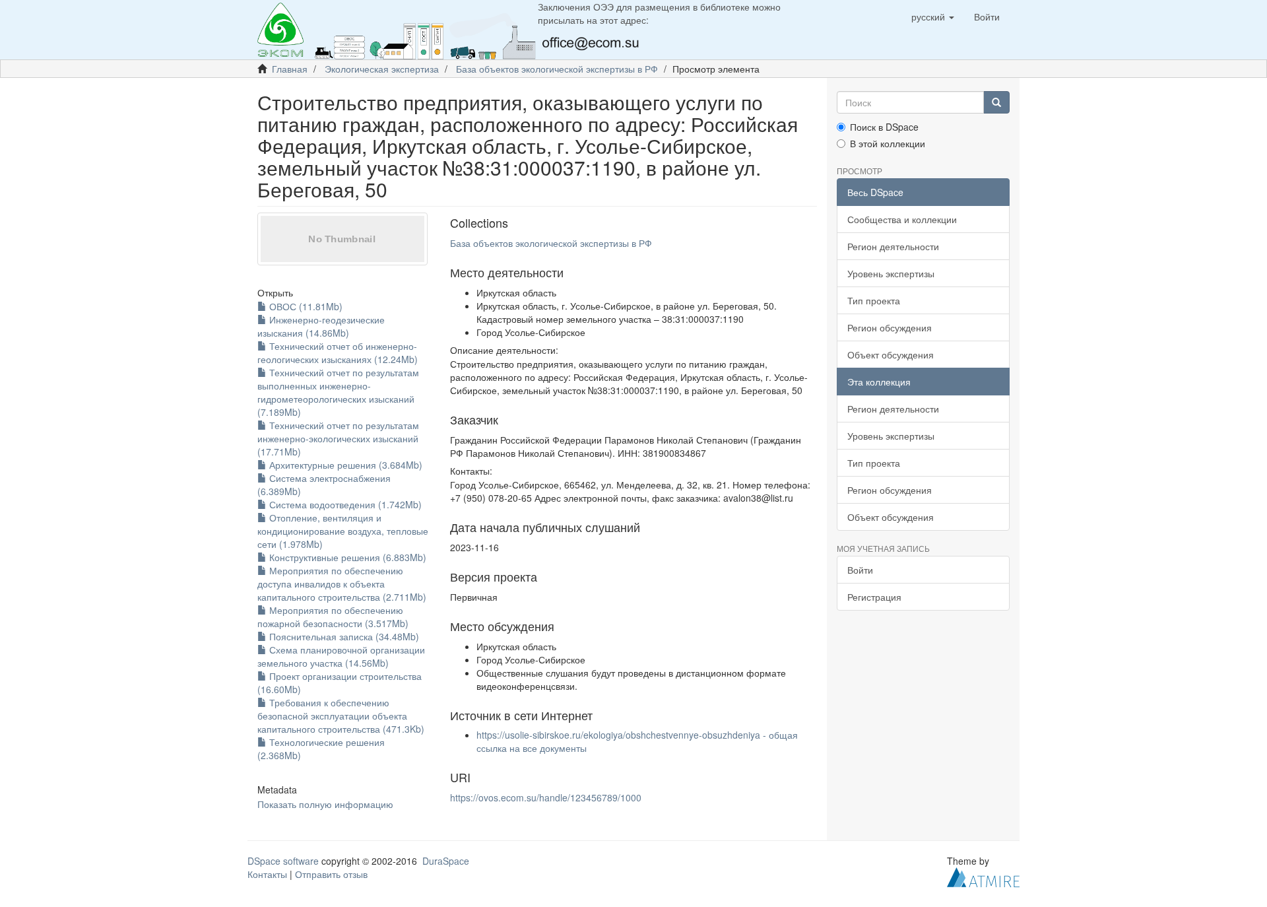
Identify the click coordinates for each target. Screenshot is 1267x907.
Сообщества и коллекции (902, 219)
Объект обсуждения (890, 354)
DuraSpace (445, 860)
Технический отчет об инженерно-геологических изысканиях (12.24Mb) (337, 352)
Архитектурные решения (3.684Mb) (344, 464)
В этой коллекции (887, 143)
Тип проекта (873, 300)
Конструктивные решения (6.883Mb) (346, 557)
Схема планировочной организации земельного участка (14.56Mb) (341, 656)
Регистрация (874, 596)
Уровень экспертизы (890, 273)
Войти (860, 569)
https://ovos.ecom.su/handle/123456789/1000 (545, 797)
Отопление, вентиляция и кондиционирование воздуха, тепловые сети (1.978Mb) (342, 531)
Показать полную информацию (325, 804)
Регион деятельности (893, 246)
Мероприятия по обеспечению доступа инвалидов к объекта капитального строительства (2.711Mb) (341, 583)
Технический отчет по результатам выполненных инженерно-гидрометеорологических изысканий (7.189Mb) (338, 392)
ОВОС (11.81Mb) (304, 306)
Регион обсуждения (889, 327)
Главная (290, 68)
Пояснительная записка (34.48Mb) (343, 636)
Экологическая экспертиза (382, 68)
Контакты (267, 874)
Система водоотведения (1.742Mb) (344, 504)
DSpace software (283, 860)
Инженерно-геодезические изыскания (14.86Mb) (321, 326)
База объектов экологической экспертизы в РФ (557, 68)
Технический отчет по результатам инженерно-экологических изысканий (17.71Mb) (338, 438)
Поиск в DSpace (884, 126)
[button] (932, 16)
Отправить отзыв (331, 874)
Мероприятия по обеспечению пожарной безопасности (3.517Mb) (332, 616)
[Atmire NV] (983, 875)
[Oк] (996, 102)
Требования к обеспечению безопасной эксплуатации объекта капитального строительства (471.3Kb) (340, 715)
